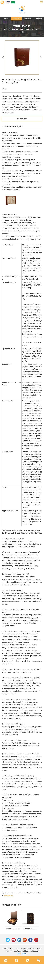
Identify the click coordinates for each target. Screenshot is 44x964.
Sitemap (20, 951)
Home (5, 18)
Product (17, 18)
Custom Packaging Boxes (22, 29)
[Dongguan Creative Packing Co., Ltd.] (22, 8)
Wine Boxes (22, 26)
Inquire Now (22, 118)
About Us (27, 18)
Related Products (12, 905)
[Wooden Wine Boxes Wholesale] (30, 918)
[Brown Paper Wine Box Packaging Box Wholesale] (13, 918)
